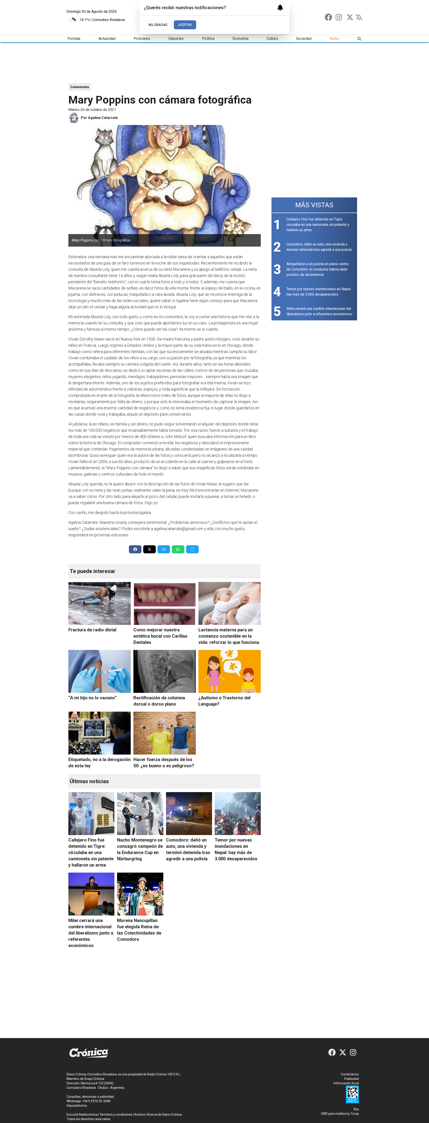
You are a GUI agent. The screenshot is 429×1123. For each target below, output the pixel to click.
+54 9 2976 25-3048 (96, 1101)
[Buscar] (359, 38)
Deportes (176, 38)
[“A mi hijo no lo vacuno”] (99, 671)
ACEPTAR (185, 25)
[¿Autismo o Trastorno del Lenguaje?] (229, 671)
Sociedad (303, 38)
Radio (334, 38)
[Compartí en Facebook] (135, 549)
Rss (356, 1109)
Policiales (142, 38)
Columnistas (79, 87)
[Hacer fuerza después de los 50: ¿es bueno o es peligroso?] (164, 733)
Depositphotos (77, 1105)
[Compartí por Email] (164, 549)
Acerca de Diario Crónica (164, 1114)
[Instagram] (339, 17)
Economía (240, 38)
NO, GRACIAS (158, 25)
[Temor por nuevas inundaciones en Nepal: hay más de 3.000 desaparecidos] (238, 813)
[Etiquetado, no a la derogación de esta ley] (99, 733)
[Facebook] (328, 17)
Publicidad (351, 1079)
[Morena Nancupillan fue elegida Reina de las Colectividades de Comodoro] (140, 894)
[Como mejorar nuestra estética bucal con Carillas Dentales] (164, 603)
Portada (73, 38)
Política (208, 38)
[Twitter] (349, 17)
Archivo (140, 1114)
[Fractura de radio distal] (99, 603)
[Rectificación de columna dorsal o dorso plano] (164, 671)
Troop (355, 1113)
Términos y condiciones (115, 1114)
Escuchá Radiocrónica (82, 1114)
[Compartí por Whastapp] (178, 549)
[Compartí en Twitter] (149, 549)
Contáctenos (350, 1074)
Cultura (272, 38)
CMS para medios (333, 1113)
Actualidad (107, 38)
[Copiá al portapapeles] (192, 549)
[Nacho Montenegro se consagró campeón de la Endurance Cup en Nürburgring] (140, 813)
